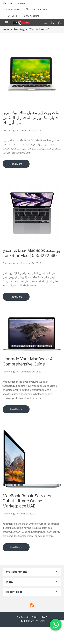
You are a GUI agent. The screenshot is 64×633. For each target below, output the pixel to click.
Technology (9, 130)
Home (6, 29)
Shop (14, 15)
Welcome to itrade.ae (14, 3)
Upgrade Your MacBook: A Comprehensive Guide (28, 361)
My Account (32, 15)
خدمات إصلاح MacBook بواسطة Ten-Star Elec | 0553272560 (31, 253)
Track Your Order (39, 9)
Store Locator (13, 9)
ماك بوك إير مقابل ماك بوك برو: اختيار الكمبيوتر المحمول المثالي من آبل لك (31, 117)
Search (45, 22)
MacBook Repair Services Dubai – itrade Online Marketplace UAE (27, 501)
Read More (16, 163)
